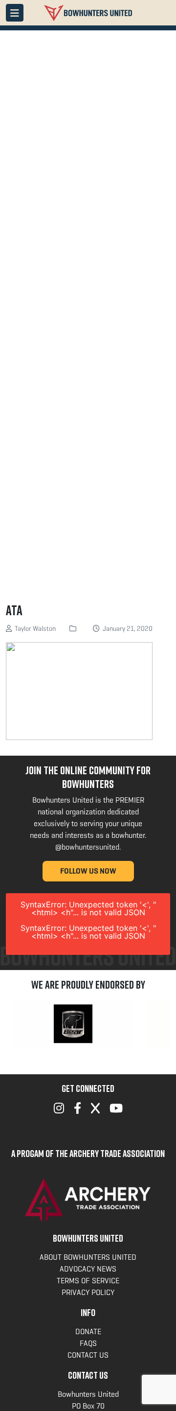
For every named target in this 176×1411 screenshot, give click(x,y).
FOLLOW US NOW (88, 871)
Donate (88, 1331)
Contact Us (88, 1355)
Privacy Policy (88, 1292)
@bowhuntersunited (87, 847)
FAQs (88, 1343)
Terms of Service (88, 1280)
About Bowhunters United (88, 1257)
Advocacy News (88, 1269)
